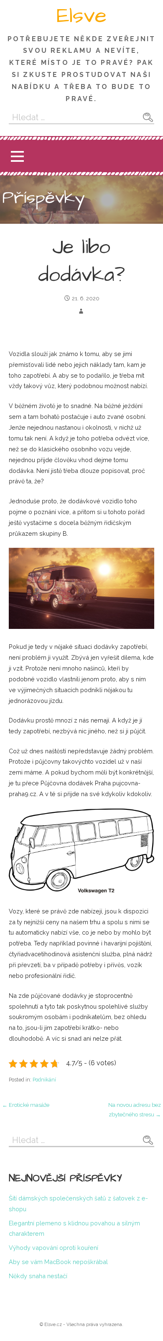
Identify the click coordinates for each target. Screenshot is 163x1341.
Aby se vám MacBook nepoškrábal (58, 1261)
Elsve (81, 16)
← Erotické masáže (25, 1105)
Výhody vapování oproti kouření (53, 1247)
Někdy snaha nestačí (38, 1275)
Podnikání (44, 1079)
